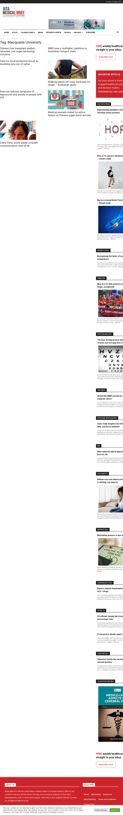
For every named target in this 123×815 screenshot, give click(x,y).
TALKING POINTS (28, 32)
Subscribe (90, 32)
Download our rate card (110, 91)
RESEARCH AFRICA (53, 32)
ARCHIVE (77, 32)
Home (2, 39)
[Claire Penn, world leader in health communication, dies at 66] (21, 130)
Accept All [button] (115, 810)
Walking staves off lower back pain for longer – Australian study (69, 83)
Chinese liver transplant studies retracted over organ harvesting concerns (17, 51)
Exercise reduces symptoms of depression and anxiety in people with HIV (21, 94)
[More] (106, 148)
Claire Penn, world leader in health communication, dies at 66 (19, 144)
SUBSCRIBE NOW (106, 57)
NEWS (40, 32)
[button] (118, 32)
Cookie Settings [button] (101, 810)
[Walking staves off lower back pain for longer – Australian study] (69, 69)
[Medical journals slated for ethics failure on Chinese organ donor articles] (69, 99)
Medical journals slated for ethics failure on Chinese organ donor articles (69, 114)
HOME (6, 32)
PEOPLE (67, 32)
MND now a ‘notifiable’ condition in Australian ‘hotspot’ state (67, 50)
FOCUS (15, 32)
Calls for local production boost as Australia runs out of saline (19, 62)
